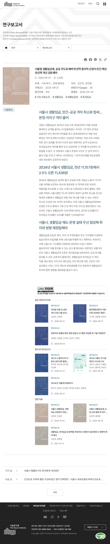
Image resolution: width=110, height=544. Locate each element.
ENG (90, 3)
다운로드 (9, 109)
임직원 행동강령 (13, 506)
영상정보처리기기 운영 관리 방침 (60, 506)
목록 (55, 492)
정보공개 (81, 3)
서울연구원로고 (14, 3)
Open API (63, 511)
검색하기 (97, 3)
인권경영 (26, 506)
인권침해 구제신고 (49, 511)
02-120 (68, 529)
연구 (13, 48)
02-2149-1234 (44, 529)
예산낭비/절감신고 (96, 506)
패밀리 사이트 (92, 527)
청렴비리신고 (81, 506)
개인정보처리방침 (39, 506)
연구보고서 (47, 48)
